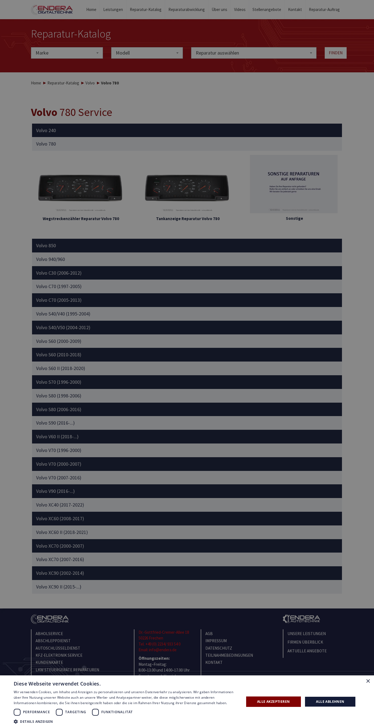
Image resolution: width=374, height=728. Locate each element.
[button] (125, 721)
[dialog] (187, 364)
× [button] (368, 681)
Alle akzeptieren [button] (273, 701)
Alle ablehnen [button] (330, 701)
